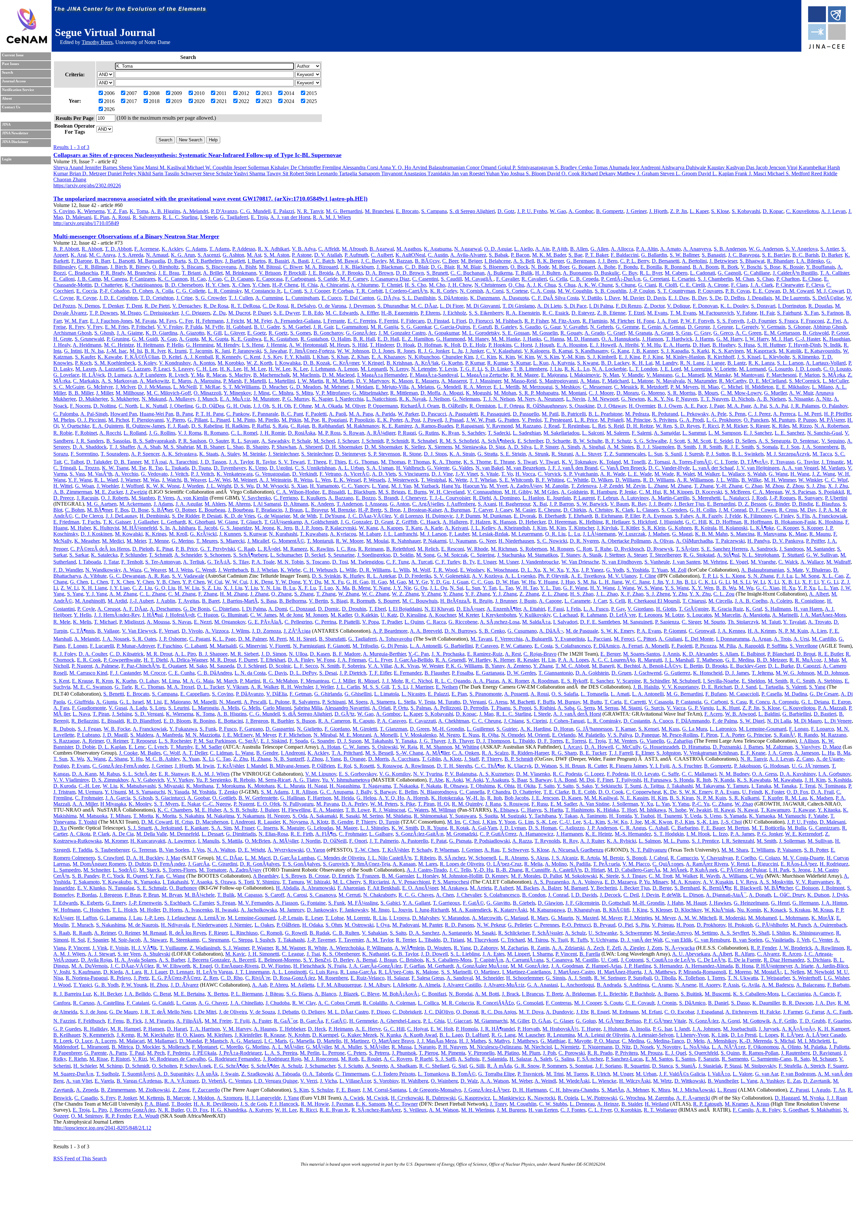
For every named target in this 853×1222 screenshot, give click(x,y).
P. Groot (840, 333)
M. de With (305, 516)
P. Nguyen (687, 399)
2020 (199, 101)
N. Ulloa (298, 654)
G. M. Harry (729, 339)
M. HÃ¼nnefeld (139, 528)
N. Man (611, 375)
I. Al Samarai (267, 504)
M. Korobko (231, 363)
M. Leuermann (526, 534)
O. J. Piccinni (91, 420)
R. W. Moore (350, 541)
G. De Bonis (196, 609)
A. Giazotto (192, 333)
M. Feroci (624, 639)
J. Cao (215, 279)
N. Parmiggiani (309, 646)
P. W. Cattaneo (516, 646)
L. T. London (643, 369)
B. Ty (468, 562)
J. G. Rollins (162, 433)
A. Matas (589, 381)
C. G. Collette (190, 291)
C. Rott (584, 549)
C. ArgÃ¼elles (428, 504)
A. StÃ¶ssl (728, 555)
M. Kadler (341, 615)
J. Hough (544, 345)
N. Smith (330, 666)
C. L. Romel (244, 433)
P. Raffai (261, 426)
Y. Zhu (679, 594)
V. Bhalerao (818, 570)
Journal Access (14, 81)
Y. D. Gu (439, 582)
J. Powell (432, 420)
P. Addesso (243, 249)
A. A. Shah (149, 447)
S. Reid (616, 426)
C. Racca (436, 622)
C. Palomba (65, 414)
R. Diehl (482, 498)
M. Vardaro (833, 468)
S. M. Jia (586, 582)
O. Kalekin (366, 615)
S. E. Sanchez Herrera (724, 549)
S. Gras (683, 333)
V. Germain (773, 327)
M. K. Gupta (214, 339)
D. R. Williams (375, 570)
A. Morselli (657, 646)
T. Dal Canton (359, 298)
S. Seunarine (341, 555)
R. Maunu (820, 534)
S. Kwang (587, 363)
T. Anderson (350, 504)
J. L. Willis (727, 480)
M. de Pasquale (582, 631)
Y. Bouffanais (820, 267)
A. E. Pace (695, 406)
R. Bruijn (482, 601)
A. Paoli (337, 414)
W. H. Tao (527, 588)
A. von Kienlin (192, 498)
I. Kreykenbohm (498, 615)
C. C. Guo (482, 582)
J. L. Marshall (679, 660)
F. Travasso (782, 462)
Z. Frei (834, 321)
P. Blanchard (780, 654)
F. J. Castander (125, 673)
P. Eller (632, 516)
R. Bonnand (677, 267)
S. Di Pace (575, 306)
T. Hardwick (679, 339)
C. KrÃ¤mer (346, 363)
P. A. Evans (649, 631)
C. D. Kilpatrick (127, 654)
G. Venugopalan (272, 474)
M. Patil (550, 414)
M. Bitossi (270, 267)
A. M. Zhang (123, 594)
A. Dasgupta (515, 298)
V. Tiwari (549, 462)
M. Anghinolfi (90, 601)
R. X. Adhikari (273, 249)
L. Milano (822, 387)
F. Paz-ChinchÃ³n (140, 666)
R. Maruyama (771, 534)
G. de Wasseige (274, 516)
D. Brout (806, 654)
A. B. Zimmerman (72, 492)
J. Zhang (259, 594)
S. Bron (392, 510)
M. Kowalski (129, 534)
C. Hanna (554, 339)
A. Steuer (637, 555)
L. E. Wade (640, 474)
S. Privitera (665, 420)
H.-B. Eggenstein (399, 313)
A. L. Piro (185, 654)
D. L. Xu (530, 570)
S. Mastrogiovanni (558, 381)
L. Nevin (575, 399)
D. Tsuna (201, 468)
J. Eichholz (454, 313)
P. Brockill (295, 273)
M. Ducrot (239, 313)
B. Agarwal (382, 249)
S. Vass (77, 474)
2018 (154, 101)
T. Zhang (703, 486)
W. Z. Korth (259, 363)
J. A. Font (667, 321)
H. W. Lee (280, 369)
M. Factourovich (716, 313)
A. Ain (542, 249)
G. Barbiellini (458, 646)
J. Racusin (87, 498)
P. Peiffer (815, 541)
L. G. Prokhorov (723, 420)
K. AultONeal (410, 255)
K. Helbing (591, 522)
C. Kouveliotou (802, 211)
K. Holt (452, 345)
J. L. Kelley (483, 528)
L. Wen (323, 480)
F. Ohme (303, 406)
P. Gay (618, 609)
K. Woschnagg (502, 570)
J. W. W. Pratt (480, 420)
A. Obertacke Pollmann (626, 541)
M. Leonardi (374, 369)
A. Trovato (819, 622)
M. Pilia (727, 646)
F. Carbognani (300, 279)
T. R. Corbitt (369, 291)
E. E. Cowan (766, 291)
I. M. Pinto (244, 420)
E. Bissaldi (333, 492)
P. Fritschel (142, 327)
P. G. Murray (295, 399)
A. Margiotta (756, 615)
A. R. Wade (612, 474)
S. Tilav (241, 562)
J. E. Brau (168, 273)
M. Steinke (254, 454)
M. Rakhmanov (363, 426)
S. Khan (340, 357)
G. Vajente (438, 468)
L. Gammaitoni (352, 327)
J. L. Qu (438, 588)
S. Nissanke (800, 399)
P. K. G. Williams (464, 666)
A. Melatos (422, 387)
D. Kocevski (708, 492)
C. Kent (252, 357)
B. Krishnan (399, 363)
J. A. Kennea (731, 631)
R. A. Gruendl (450, 660)
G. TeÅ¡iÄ (218, 562)
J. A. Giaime (130, 333)
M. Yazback (426, 486)
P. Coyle (86, 609)
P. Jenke (627, 492)
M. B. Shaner (210, 447)
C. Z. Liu (142, 588)
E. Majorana (554, 375)
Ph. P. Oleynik (553, 576)
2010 (199, 93)
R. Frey (76, 327)
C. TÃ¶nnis (82, 631)
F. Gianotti (339, 646)
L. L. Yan (828, 588)
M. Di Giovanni (483, 306)
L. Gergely (747, 327)
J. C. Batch (323, 261)
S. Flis (803, 516)
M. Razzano (528, 426)
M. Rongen (562, 549)
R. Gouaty (571, 333)
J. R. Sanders (90, 441)
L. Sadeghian (527, 433)
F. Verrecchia (508, 639)
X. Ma (342, 588)
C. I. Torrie (726, 462)
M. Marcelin (727, 615)
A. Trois (782, 639)
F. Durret (248, 660)
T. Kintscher (581, 528)
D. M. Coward (798, 291)
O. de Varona (332, 306)
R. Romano (216, 433)
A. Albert (819, 594)
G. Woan (84, 486)
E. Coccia (86, 291)
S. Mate (795, 570)
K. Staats (208, 454)
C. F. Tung (397, 562)
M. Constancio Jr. (262, 291)
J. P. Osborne (173, 639)
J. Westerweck (403, 480)
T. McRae (209, 387)
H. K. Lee (230, 369)
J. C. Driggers (195, 313)
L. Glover (234, 333)
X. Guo (169, 339)
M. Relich (428, 549)
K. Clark (624, 510)
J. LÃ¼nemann (599, 534)
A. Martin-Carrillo (670, 498)
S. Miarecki (232, 541)
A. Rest (513, 654)
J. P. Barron (561, 504)
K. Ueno (258, 468)
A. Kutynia (562, 363)
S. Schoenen (217, 555)
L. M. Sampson (724, 433)
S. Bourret (389, 601)
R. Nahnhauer (406, 541)
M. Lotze (674, 615)
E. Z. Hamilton (417, 339)
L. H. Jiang (610, 582)
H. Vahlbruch (410, 468)
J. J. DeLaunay (121, 516)
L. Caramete (577, 601)
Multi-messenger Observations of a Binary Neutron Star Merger (136, 236)
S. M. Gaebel (297, 327)
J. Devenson (362, 306)
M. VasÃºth (100, 474)
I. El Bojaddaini (405, 609)
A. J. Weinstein (275, 480)
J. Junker (474, 351)
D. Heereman (562, 522)
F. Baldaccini (624, 255)
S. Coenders (674, 510)
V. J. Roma (189, 433)
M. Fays (167, 321)
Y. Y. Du (312, 582)
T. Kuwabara (314, 534)
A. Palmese (107, 666)
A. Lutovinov (634, 498)
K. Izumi (177, 351)
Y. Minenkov (237, 393)
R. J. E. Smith (739, 447)
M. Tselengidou (367, 562)
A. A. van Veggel (800, 468)
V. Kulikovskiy (534, 615)
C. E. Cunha (181, 673)
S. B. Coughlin (610, 291)
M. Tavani (481, 639)
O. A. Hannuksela (620, 339)
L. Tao (506, 588)
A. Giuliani (670, 639)
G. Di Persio (394, 646)
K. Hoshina (830, 522)
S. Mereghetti (706, 498)
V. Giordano (640, 609)
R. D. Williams (658, 480)
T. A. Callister (834, 273)
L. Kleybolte (776, 357)
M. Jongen (317, 615)
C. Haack (430, 522)
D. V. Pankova (787, 541)
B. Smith (686, 447)
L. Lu (574, 534)
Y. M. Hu (651, 345)
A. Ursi (801, 639)
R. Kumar (497, 363)
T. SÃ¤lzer (687, 549)
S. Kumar (520, 363)
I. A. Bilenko (810, 261)
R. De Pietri (157, 306)
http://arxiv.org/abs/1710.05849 (86, 223)
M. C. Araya (102, 255)
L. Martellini (282, 381)
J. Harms (704, 339)
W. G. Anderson (766, 249)
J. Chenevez (413, 498)
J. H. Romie (272, 433)
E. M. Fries (117, 327)
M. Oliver (355, 406)
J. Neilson (439, 399)
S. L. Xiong (732, 576)
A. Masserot (454, 381)
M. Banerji (603, 666)
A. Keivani (456, 528)
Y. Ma (197, 375)
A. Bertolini (694, 261)
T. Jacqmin (200, 351)
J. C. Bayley (374, 261)
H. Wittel (62, 486)
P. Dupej (262, 313)
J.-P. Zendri (611, 486)
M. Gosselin (545, 333)
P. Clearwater (789, 285)
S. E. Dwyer (287, 313)
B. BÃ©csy (427, 261)
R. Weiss (303, 480)
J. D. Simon (273, 654)
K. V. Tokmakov (579, 462)
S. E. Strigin (513, 454)
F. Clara (739, 285)
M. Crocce (154, 673)
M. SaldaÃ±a (536, 622)
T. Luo (326, 588)
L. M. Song (807, 576)
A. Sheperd (311, 447)
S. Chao (765, 279)
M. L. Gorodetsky (480, 333)
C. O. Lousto (837, 369)
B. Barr (102, 261)
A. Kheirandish (513, 528)
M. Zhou (774, 486)
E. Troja (259, 217)
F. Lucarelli (102, 646)
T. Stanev (570, 555)
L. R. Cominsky (225, 291)
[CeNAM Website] (27, 41)
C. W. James (263, 615)
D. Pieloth (143, 549)
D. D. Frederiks (414, 576)
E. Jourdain (559, 498)
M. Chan (744, 279)
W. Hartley (479, 660)
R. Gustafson (314, 339)
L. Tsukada (177, 468)
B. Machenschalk (271, 375)
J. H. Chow (460, 285)
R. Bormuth (362, 601)
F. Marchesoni (781, 375)
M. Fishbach (508, 321)
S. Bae (575, 255)
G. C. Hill (695, 522)
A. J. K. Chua (541, 285)
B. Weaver (195, 480)
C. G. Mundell (255, 211)
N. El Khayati (439, 609)
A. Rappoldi (751, 646)
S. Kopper (812, 528)
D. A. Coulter (93, 654)
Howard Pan (123, 414)
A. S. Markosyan (119, 381)
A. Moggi (452, 393)
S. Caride (328, 279)
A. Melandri (195, 211)
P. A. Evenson (657, 516)
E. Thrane (504, 462)
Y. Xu (572, 570)
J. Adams (163, 504)
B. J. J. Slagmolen (655, 447)
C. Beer (450, 261)
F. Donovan (705, 306)
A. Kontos (204, 363)
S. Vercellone (804, 646)
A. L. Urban (351, 468)
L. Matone (642, 381)
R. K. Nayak (412, 399)
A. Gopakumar (443, 333)
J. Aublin (165, 601)
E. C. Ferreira (362, 321)
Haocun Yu (474, 486)
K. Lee (300, 369)
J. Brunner (506, 601)
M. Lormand (752, 369)
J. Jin (657, 582)
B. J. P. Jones (309, 528)
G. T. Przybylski (217, 549)
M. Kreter (468, 615)
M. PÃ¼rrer (832, 420)
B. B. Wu (726, 588)
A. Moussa (158, 622)
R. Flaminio (594, 321)
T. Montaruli (320, 541)
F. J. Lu (784, 576)
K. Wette (457, 480)
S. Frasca (788, 321)
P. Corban (343, 291)
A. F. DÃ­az (135, 609)
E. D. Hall (388, 339)
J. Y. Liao (120, 588)
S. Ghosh (104, 333)
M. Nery (526, 399)
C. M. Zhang (182, 594)
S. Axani (487, 504)
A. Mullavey (182, 399)
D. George (699, 327)
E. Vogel (739, 562)
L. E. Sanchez (789, 433)
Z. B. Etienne (611, 313)
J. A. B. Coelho (751, 601)
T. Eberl (377, 609)
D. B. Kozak (316, 363)
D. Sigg (497, 447)
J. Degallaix (759, 298)
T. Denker (112, 306)
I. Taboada (90, 562)
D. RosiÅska (301, 433)
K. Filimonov (758, 516)
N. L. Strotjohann (760, 555)
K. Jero (284, 528)
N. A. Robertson (831, 426)
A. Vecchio (126, 474)
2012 (244, 93)
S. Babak (498, 255)
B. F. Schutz (618, 441)
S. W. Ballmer (684, 255)
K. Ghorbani (201, 522)
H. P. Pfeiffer (837, 414)
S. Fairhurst (789, 313)
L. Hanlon (533, 498)
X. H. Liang (94, 588)
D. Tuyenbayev (230, 468)
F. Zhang (207, 594)
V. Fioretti (279, 646)
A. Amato (670, 249)
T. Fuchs (91, 522)
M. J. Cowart (830, 291)
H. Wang (799, 474)
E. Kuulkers (313, 498)
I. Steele (208, 217)
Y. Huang (548, 582)
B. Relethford (400, 549)
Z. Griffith (407, 522)
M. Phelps (64, 420)
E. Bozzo (366, 498)
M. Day (808, 510)
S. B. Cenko (492, 631)
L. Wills (401, 570)
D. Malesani (78, 217)
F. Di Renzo (628, 306)
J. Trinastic (832, 462)
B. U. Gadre (267, 327)
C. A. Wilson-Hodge (298, 492)
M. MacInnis (306, 375)
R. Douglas (820, 306)
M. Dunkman (497, 516)
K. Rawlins (322, 549)
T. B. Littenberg (530, 369)
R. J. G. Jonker (433, 351)
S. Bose (772, 267)
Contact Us (11, 107)
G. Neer (487, 541)
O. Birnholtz (165, 267)
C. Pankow (238, 414)
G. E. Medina (739, 660)
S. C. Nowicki (552, 541)
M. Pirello (268, 420)
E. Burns (417, 492)
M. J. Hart (782, 339)
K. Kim (507, 357)
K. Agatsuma (437, 249)
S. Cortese (517, 291)
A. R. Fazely (708, 516)
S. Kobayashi (746, 211)
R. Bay (638, 504)
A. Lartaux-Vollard (826, 363)
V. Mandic (633, 375)
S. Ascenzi (209, 255)
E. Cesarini (683, 279)
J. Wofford (132, 486)
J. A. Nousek (116, 639)
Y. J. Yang (96, 594)
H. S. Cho (415, 285)
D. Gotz (505, 211)
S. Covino (64, 211)
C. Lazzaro (139, 369)
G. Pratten (508, 420)
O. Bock (519, 267)
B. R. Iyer (155, 351)
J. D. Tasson (213, 462)
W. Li (759, 582)
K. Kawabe (110, 357)
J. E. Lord (670, 369)
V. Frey (94, 327)
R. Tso (156, 468)
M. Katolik (790, 351)
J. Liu (556, 369)
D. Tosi (340, 562)
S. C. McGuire (68, 387)
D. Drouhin (354, 609)
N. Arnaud (157, 255)
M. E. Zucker (109, 492)
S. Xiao (299, 486)
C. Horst (523, 345)
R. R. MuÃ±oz (805, 660)
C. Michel (731, 387)
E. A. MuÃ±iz (235, 399)
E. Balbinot (753, 654)
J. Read (551, 426)
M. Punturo (783, 420)
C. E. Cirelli (692, 285)
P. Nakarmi (434, 541)
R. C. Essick (555, 313)
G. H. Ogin (239, 406)
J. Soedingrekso (374, 555)
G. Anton (400, 504)
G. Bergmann (580, 261)
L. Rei (598, 426)
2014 (289, 93)
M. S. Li (741, 582)
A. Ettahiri (534, 609)
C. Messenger (597, 387)
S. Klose (720, 211)
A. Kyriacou (343, 534)
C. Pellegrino (298, 622)
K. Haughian (836, 339)
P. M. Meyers (684, 387)
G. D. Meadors (305, 387)
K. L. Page (224, 639)
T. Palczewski (730, 541)
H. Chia (309, 285)
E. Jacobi (207, 528)
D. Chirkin (574, 510)
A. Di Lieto (549, 306)
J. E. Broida (320, 273)
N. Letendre (423, 369)
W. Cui (214, 582)
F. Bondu (628, 267)
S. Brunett (437, 273)
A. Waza (132, 570)
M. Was (151, 480)
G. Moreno (653, 393)
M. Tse (138, 468)
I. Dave (612, 298)
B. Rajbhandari (328, 426)
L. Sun (655, 454)
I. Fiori (459, 321)
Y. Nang (382, 588)
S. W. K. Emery (617, 631)
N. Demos (89, 306)
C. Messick (626, 387)
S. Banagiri (713, 255)
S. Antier (829, 249)
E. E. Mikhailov (792, 387)
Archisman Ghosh (72, 333)
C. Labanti (196, 646)
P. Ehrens (430, 313)
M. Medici (113, 541)
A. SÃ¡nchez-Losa (499, 622)
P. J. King (653, 357)
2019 (176, 101)
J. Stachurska (511, 555)
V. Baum (619, 504)
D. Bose (140, 510)
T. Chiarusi (694, 601)
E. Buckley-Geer (747, 666)
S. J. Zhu (815, 486)
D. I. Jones (383, 351)
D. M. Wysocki (272, 486)
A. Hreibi (628, 345)
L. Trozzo (89, 468)
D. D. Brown (410, 273)
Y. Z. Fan (117, 211)
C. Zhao (753, 486)
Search (7, 72)
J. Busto (527, 601)
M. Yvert (498, 486)
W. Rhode (477, 549)
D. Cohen (142, 291)
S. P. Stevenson (384, 454)
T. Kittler (629, 528)
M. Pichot (118, 420)
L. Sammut (694, 433)
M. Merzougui (537, 387)
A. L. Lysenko (520, 576)
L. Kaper (699, 211)
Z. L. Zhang (554, 594)
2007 (131, 93)
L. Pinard (220, 420)
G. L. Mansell (689, 375)
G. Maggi (682, 534)
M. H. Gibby (517, 492)
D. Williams (627, 480)
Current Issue (13, 55)
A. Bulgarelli (538, 639)
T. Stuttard (793, 555)
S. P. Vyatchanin (580, 474)
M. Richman (504, 549)
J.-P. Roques (782, 498)
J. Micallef (258, 541)
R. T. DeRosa (245, 306)
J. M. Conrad (732, 510)
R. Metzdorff (654, 387)
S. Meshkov (567, 387)
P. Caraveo (486, 646)
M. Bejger (471, 261)
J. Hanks (532, 339)
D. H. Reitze (639, 426)
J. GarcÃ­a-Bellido (414, 660)
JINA (6, 124)
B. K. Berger (550, 261)
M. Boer (560, 267)
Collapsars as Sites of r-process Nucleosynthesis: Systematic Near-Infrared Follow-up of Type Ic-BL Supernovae (197, 155)
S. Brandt (388, 498)
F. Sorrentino (84, 454)
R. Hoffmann (758, 522)
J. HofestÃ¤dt (180, 615)
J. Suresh (693, 454)
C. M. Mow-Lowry (741, 393)
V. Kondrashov (175, 363)
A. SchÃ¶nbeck (498, 441)
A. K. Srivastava (179, 454)
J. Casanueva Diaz (390, 279)
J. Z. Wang (823, 474)
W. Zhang (348, 594)
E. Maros (181, 381)
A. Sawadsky (275, 441)
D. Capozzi (808, 666)
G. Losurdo (780, 369)
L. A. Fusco (595, 609)
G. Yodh (615, 570)
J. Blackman (390, 267)
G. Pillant (198, 420)
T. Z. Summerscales (624, 454)
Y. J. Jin (673, 582)
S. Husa (746, 345)
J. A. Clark (761, 285)
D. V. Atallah (328, 255)
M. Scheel (324, 441)
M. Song (425, 555)
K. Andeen (322, 504)
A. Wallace (812, 562)
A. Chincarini (334, 285)
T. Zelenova (583, 486)
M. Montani (573, 393)
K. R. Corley (443, 291)
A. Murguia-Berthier (384, 654)
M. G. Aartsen (102, 504)
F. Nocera (80, 406)
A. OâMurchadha (694, 541)
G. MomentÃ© (288, 541)
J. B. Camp (89, 279)
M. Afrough (354, 249)
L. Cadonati (702, 273)
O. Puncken (756, 420)
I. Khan (321, 357)
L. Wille (348, 570)
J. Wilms (240, 631)
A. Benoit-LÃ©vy (661, 666)
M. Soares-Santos (641, 654)
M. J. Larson (433, 534)
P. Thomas (419, 462)
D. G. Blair (442, 267)
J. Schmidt (373, 441)
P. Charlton (788, 279)
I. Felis (573, 609)
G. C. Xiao (767, 588)
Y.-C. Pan (418, 654)
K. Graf (754, 609)
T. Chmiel (391, 285)
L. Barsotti (124, 261)
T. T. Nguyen (714, 399)
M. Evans (657, 313)
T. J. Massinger (485, 381)
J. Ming (262, 393)
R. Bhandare (780, 261)
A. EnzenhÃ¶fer (503, 609)
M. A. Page (739, 406)
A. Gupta (189, 339)
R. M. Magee (524, 375)
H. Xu (788, 588)
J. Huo (568, 582)
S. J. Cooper (317, 291)
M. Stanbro (143, 498)
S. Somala (767, 447)
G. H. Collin (703, 510)
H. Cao (198, 279)
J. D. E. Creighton (118, 298)
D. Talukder (98, 462)
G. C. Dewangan (127, 576)
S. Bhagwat (752, 261)
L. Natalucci (736, 498)
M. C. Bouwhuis (419, 601)
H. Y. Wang (602, 588)
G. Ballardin (654, 255)
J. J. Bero (607, 261)
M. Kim (557, 528)
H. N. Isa (94, 351)
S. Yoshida (637, 570)
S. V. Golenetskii (451, 576)
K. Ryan (450, 433)
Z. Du (219, 313)
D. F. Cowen (762, 510)
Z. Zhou (795, 486)
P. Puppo (807, 420)
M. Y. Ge (418, 582)
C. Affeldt (328, 249)
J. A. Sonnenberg (820, 447)
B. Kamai (562, 351)
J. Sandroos (791, 549)
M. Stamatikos (542, 555)
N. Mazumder (701, 381)
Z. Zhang (529, 594)
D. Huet (701, 345)
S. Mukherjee (125, 399)
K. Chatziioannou (143, 285)
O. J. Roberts (115, 498)
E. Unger (486, 562)
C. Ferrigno (286, 498)
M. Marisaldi (223, 646)
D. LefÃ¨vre (622, 615)
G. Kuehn (451, 363)
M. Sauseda (222, 666)
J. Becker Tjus (689, 504)
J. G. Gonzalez (356, 522)
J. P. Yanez (592, 570)
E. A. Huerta (676, 345)
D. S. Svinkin (326, 576)
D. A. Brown (379, 273)
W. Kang (368, 528)
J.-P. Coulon (642, 291)
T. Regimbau (575, 426)
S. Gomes (300, 333)
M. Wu (746, 588)
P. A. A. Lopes (573, 660)
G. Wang (778, 474)
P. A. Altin (647, 249)
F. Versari (169, 631)
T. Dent (134, 306)
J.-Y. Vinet (466, 474)
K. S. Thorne (477, 462)
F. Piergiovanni (148, 420)
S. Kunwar (255, 534)
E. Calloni (64, 279)
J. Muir (831, 660)
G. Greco (723, 333)
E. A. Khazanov (388, 357)
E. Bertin (693, 666)
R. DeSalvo (303, 306)
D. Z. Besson (752, 504)
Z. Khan (360, 357)
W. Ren (664, 426)
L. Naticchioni (381, 399)
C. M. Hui (650, 492)
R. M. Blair (468, 267)
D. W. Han (507, 582)
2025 (311, 101)
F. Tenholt (132, 562)
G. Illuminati (234, 615)
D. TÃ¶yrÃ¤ (754, 462)
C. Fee (186, 321)
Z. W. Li (70, 588)
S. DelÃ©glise (827, 298)
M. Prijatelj (611, 420)
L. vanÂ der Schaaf (713, 468)
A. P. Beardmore (390, 631)
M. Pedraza (637, 414)
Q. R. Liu (555, 534)
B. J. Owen (670, 406)
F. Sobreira (353, 666)
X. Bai (540, 504)
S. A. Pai (778, 406)
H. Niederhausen (516, 541)
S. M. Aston (276, 255)
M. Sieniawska (470, 447)
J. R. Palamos (805, 406)
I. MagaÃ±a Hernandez (382, 375)
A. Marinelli (785, 615)
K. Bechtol (628, 666)
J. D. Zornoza (266, 631)
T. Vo (507, 474)
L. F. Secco (306, 666)
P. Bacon (520, 255)
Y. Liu (251, 588)
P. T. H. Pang (210, 414)
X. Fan (811, 313)
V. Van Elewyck (139, 631)
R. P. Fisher (536, 321)
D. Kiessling (413, 615)
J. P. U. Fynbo (532, 211)
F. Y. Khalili (297, 357)
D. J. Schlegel (251, 666)
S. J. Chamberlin (715, 279)
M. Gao (398, 582)
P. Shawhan (284, 447)
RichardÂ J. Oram (420, 406)
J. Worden (193, 486)
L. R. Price (585, 420)
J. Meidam (362, 387)
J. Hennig (276, 345)
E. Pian (101, 217)
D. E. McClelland (767, 381)
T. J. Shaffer (122, 447)
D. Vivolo (192, 631)
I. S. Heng (253, 345)
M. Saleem (617, 433)
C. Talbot (74, 462)
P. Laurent (584, 498)
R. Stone (412, 454)
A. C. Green (748, 333)
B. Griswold (816, 333)
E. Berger (610, 654)
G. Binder (779, 504)
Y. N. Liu (270, 588)
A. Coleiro (781, 601)
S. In (165, 528)
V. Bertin (318, 601)
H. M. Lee (255, 369)
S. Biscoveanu (221, 267)
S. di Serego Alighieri (472, 211)
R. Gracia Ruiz (727, 609)
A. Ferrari (632, 646)
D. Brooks (716, 666)
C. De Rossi (275, 306)
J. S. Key (272, 357)
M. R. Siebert (244, 654)
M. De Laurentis (792, 298)
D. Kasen (320, 654)
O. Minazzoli (207, 393)
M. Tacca (822, 454)
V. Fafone (746, 313)
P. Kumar (474, 363)
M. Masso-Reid (520, 381)
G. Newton (633, 399)
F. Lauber (459, 534)
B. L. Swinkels (748, 454)
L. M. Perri (809, 414)
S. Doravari (763, 306)
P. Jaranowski (247, 351)
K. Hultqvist (106, 528)
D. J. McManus (154, 387)
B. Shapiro (257, 447)
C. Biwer (292, 267)
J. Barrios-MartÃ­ (240, 601)
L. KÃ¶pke (762, 528)
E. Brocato (407, 211)
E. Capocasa (269, 279)
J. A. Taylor (241, 462)
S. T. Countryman (676, 291)
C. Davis (277, 673)
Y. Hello (82, 615)
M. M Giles (546, 492)
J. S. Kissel (748, 357)
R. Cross (788, 510)
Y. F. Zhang (477, 594)
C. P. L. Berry (634, 261)
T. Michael (105, 622)
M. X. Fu (334, 582)
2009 (176, 93)
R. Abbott (92, 249)
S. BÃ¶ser (162, 510)
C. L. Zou (723, 594)
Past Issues (10, 64)
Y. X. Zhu (700, 594)
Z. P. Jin (678, 211)
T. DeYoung (332, 516)
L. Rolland (135, 433)
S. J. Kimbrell (601, 357)
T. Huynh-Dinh (804, 345)
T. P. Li (709, 576)
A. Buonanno (577, 273)
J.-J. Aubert (142, 601)
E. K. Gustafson (281, 339)
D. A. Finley (301, 660)
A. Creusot (108, 609)
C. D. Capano (239, 279)
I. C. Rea (346, 549)
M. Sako (198, 666)
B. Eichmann (608, 516)
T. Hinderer (382, 345)
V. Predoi (531, 420)
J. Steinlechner (283, 454)
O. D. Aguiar (497, 249)
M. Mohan (505, 393)
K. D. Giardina (161, 333)
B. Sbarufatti (332, 639)
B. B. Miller (80, 393)
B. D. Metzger (772, 660)
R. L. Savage (245, 441)
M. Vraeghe (763, 562)
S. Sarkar (78, 555)
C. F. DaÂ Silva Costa (555, 298)
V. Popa (370, 622)
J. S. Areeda (130, 255)
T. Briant (191, 273)
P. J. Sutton (717, 454)
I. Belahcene (497, 261)
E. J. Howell (603, 345)
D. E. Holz (474, 345)
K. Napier (322, 399)
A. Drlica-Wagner (188, 660)
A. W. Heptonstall (308, 345)
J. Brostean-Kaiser (422, 510)
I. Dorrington (792, 306)
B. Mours (708, 393)
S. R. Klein (653, 528)
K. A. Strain (462, 454)
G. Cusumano (522, 631)
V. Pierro (175, 420)
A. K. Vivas (406, 666)
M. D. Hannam (583, 339)
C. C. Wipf (836, 480)
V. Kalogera (536, 351)
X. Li (773, 582)
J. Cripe (184, 298)
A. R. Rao (158, 576)
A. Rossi (121, 217)
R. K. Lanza (761, 363)
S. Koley (147, 363)
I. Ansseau (376, 504)
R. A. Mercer (477, 387)
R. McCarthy (732, 381)
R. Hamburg (603, 492)
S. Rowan (353, 433)
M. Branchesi (379, 211)
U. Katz (389, 615)
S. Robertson (533, 549)
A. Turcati (421, 562)
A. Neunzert (550, 399)
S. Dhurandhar (393, 306)
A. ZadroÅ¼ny (526, 486)
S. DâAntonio (452, 298)
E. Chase (811, 279)
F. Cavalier (507, 279)
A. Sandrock (763, 549)
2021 (221, 101)
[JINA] (827, 47)
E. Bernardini (721, 504)
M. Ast (254, 255)
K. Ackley (172, 249)
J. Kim (539, 528)
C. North (128, 406)
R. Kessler (528, 660)
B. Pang (184, 414)
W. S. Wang (649, 588)
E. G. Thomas (363, 462)
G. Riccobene (462, 622)
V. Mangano (659, 375)
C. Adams (196, 249)
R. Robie (62, 433)
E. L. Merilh (506, 387)
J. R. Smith (710, 447)
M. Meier (136, 541)
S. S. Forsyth (730, 321)
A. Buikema (499, 273)
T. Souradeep (115, 454)
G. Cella (558, 279)
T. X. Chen (122, 582)
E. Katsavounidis (822, 351)
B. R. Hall (364, 339)
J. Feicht (235, 321)
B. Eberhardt (551, 516)
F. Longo (77, 646)
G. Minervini (253, 646)
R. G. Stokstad (698, 555)
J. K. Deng (261, 582)
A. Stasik (592, 555)
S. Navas (181, 622)
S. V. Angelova (802, 249)
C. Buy (629, 273)
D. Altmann (296, 504)
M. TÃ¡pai (155, 462)
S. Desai (328, 673)
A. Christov (600, 510)
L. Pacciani (599, 639)
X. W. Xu (553, 570)
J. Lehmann (323, 369)
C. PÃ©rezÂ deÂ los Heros (100, 549)
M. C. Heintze (119, 345)
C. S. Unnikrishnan (315, 468)
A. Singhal (593, 447)
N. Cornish (471, 291)
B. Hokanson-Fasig (795, 522)
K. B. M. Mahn (711, 534)
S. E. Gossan (515, 333)
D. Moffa (430, 393)
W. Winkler (810, 480)
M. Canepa (115, 279)
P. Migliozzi (131, 622)
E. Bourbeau (212, 510)
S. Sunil (673, 454)
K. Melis (82, 622)
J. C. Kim (486, 357)
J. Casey (503, 510)
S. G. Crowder (210, 298)
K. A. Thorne (446, 462)
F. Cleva (815, 285)
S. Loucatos (699, 615)
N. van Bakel (489, 468)
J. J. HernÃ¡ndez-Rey (117, 615)
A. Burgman (457, 510)
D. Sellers (745, 441)
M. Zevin (635, 486)
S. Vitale (489, 474)
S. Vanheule (657, 562)
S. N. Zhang (761, 576)
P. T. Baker (596, 255)
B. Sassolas (118, 441)
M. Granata (640, 333)
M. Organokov (229, 622)
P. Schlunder (133, 555)
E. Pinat (164, 549)
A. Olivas (663, 541)
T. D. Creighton (157, 298)
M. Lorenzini (697, 369)
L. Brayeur (316, 510)
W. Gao (558, 211)
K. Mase (798, 534)
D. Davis (656, 298)
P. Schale (301, 441)
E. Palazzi (283, 211)
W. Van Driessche (580, 562)
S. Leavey (183, 369)
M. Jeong (264, 528)
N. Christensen (490, 285)
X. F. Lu (307, 588)
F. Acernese (146, 249)
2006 (109, 93)
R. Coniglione (809, 601)
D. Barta (177, 261)
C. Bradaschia (83, 273)
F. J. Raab (178, 426)
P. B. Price (187, 549)
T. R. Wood (445, 570)
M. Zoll (678, 570)
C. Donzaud (302, 609)
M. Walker (708, 474)
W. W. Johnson (353, 351)
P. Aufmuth (356, 255)
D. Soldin (403, 555)
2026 (109, 109)
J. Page (716, 406)
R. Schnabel (424, 441)
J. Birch (118, 267)
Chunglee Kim (457, 357)
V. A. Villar (380, 666)
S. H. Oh (281, 406)
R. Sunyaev (810, 498)
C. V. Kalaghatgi (503, 351)
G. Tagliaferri (234, 217)
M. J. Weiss (181, 570)
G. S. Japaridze (236, 528)
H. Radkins (237, 426)
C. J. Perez (759, 414)
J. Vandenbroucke (540, 562)
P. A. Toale (263, 562)
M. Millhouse (130, 393)
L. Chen (99, 582)
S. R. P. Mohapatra (538, 393)
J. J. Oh (261, 406)
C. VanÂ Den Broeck (623, 468)
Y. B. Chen (168, 582)
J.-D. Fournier (761, 321)
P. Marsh (232, 381)
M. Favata (145, 321)
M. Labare (370, 534)
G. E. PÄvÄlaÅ (265, 622)
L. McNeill (185, 387)
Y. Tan (489, 588)
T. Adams (219, 249)
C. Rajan (300, 426)
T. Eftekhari (272, 660)
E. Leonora (650, 615)
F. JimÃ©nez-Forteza (312, 351)
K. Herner (503, 660)
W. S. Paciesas (800, 492)
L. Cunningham (302, 298)
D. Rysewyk (660, 549)
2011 (221, 93)
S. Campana (434, 211)
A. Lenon (348, 369)
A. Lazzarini (111, 369)
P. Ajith (559, 249)
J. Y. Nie (402, 588)
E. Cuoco (332, 298)
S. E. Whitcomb (516, 480)
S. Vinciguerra (414, 474)
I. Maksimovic (585, 375)
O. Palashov (834, 406)
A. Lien (818, 631)
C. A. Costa (542, 291)
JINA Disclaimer (15, 142)
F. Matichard (615, 381)
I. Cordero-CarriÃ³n (406, 291)
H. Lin (548, 660)
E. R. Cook (89, 660)
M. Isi (136, 351)
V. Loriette (725, 369)
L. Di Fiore (451, 306)
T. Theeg (316, 462)
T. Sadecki (499, 433)
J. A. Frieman (352, 660)
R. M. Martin (340, 381)
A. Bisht (247, 267)
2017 (131, 101)
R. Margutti (650, 660)
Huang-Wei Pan (156, 414)
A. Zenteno (519, 666)
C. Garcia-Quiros (452, 327)
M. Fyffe (214, 327)
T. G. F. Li (471, 369)
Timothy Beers (97, 42)
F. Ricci (710, 426)
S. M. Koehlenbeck (114, 363)
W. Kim (525, 357)
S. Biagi (339, 601)
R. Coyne (86, 298)
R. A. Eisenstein (523, 313)
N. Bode (540, 267)
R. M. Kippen (678, 492)
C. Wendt (206, 570)
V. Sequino (833, 441)
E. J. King (629, 357)
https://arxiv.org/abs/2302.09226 (87, 185)
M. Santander (820, 549)
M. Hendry (227, 345)
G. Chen (79, 582)
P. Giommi (675, 631)
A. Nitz (823, 399)
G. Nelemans (466, 399)
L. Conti (293, 291)
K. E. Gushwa (246, 339)
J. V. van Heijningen (757, 468)
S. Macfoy (240, 375)
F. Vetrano (330, 474)
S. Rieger (759, 426)
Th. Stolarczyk (743, 622)
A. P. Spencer (145, 454)
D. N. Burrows (460, 631)
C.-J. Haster (807, 339)
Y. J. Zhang (504, 594)
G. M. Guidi (145, 339)
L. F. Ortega (511, 406)
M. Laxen (85, 369)
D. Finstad (438, 321)
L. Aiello (523, 249)
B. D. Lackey (615, 363)
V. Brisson (270, 273)
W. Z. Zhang (405, 594)
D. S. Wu (244, 486)
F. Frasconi (812, 321)
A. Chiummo (365, 285)
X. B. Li (790, 582)
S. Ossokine (581, 406)
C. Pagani (199, 639)
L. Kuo (540, 363)
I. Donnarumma (732, 639)
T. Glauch (251, 522)
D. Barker (831, 255)
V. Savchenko (256, 498)
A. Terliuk (194, 562)
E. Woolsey (472, 570)
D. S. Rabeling (207, 426)
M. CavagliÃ (478, 279)
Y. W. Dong (288, 582)
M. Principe (638, 420)
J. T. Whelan (483, 480)
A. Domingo (506, 498)
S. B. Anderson (730, 249)
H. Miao (710, 387)
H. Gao (379, 582)
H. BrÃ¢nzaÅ (455, 601)
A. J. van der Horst (290, 217)
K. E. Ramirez (397, 426)
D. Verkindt (304, 474)
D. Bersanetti (665, 261)
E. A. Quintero (107, 426)
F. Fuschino (169, 646)
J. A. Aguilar (189, 504)
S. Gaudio (530, 327)
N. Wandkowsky (103, 570)
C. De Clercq (89, 516)
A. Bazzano (340, 498)
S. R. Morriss (681, 393)
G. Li (724, 582)
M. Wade (664, 474)
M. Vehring (715, 562)
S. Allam (729, 654)
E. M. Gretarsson (782, 333)
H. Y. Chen (217, 285)
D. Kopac (773, 211)
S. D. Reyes (687, 426)
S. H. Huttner (771, 345)
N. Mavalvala (670, 381)
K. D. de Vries (239, 516)
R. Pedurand (665, 414)
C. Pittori (646, 639)
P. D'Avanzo (224, 211)
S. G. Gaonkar (416, 327)
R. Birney (139, 267)
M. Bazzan (400, 261)
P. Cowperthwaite (122, 660)
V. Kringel (373, 363)
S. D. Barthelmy (205, 261)
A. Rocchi (110, 433)
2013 (266, 93)
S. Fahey (684, 516)
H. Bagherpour (514, 504)
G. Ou (420, 588)
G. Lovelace (66, 375)
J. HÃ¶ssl (152, 615)
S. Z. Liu (211, 588)
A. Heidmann (87, 345)
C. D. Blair (416, 267)
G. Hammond (450, 339)
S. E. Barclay (776, 255)
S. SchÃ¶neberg (250, 555)
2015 (311, 93)
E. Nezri (203, 622)
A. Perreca (784, 414)
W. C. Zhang (375, 594)
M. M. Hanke (505, 339)
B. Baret (211, 601)
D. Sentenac (806, 441)
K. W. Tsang (115, 468)
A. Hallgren (454, 522)
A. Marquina (207, 381)
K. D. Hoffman (725, 522)
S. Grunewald (89, 339)
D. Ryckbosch (629, 549)
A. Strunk (538, 454)
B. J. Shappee (213, 654)
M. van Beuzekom (525, 468)
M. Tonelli (634, 462)
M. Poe (311, 420)
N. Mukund (154, 399)
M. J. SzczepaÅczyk (788, 454)
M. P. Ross (329, 433)
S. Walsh (756, 474)
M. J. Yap (401, 486)
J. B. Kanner (645, 351)
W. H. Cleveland (446, 492)
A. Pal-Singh (94, 414)
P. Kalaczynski (340, 528)
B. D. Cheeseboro (184, 285)
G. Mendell (449, 387)
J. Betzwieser (723, 261)
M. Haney (478, 339)
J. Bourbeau (240, 510)
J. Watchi (171, 480)
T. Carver (482, 510)
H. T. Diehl (156, 660)
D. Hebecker (532, 522)
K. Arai (78, 255)
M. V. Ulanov (622, 576)
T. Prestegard (558, 420)
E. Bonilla (651, 267)
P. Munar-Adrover (136, 646)
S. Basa (269, 601)
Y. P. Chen (193, 582)
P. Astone (302, 255)
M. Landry (666, 363)
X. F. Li (810, 582)
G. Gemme (627, 327)
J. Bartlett (235, 261)
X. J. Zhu (838, 486)
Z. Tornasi (659, 462)
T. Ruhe (602, 549)
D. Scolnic (280, 666)
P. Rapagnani (469, 426)
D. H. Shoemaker (343, 447)
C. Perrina (325, 622)
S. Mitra (304, 393)
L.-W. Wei (220, 480)
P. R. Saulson (192, 441)
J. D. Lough (808, 369)
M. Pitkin (291, 420)
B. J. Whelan (264, 570)
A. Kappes (391, 528)
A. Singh (570, 447)
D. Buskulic (606, 273)
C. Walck (788, 562)
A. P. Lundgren (150, 375)
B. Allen (579, 249)
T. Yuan (659, 570)
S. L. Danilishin (418, 298)
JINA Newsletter (15, 133)
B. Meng (361, 588)
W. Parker (408, 414)
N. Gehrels (601, 327)
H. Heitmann (150, 345)
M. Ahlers (215, 504)
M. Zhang (680, 486)
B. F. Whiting (549, 480)
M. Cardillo (824, 639)
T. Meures (207, 541)
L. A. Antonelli (425, 646)
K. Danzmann (485, 298)
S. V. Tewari (291, 462)
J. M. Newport (603, 399)
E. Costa (543, 646)
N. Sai (456, 588)
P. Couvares (710, 291)
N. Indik (832, 345)
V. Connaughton (484, 492)
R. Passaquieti (495, 414)
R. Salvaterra (146, 217)
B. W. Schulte (587, 441)
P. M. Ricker (734, 426)
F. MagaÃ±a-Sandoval (434, 375)
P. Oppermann (383, 406)
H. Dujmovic (439, 516)
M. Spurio (714, 622)
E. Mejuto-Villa (392, 387)
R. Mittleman (404, 393)
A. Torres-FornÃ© (692, 462)
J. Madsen (658, 534)
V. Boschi (751, 267)
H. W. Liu (188, 588)
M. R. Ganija (384, 327)
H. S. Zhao (581, 594)
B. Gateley (505, 327)
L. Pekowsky (694, 414)
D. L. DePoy (303, 673)
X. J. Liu (233, 588)
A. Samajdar (667, 433)
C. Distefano (226, 609)
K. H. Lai (642, 363)
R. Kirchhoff (720, 357)
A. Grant (663, 333)
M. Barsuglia (151, 261)
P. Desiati (212, 516)
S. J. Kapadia (675, 351)
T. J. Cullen (241, 298)
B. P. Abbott (66, 249)
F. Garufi (482, 327)
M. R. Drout (159, 654)
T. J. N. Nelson (499, 399)
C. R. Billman (93, 267)
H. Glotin (666, 609)
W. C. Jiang (637, 582)
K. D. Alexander (699, 654)
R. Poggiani (334, 420)
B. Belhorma (292, 601)
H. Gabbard (238, 327)
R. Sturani (562, 454)
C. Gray (702, 333)
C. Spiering (482, 555)
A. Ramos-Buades (434, 426)
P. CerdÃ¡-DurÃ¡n (620, 279)
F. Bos (122, 510)
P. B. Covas (737, 291)
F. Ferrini (388, 321)
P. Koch (83, 363)
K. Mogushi (478, 393)
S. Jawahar (275, 351)
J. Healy (61, 345)
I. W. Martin (310, 381)
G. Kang (620, 351)
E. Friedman (66, 522)
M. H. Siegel (302, 639)
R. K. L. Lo (576, 369)
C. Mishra (282, 393)
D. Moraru (627, 393)
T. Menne (159, 541)
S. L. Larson (790, 363)
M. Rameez (295, 549)
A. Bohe (606, 267)
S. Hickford (644, 522)
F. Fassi (556, 609)
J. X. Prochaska (447, 654)
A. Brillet (213, 273)
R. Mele (61, 622)
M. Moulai (377, 541)
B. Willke (751, 480)
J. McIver (125, 387)
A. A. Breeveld (426, 631)
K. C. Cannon (173, 279)
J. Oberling (181, 406)
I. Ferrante (334, 321)
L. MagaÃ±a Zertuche (484, 375)
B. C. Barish (805, 255)
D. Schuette (558, 441)
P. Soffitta (777, 646)
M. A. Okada (328, 406)
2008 (154, 93)
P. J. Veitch (202, 474)
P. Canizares (142, 279)
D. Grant (384, 522)
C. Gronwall (702, 631)
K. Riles (780, 426)
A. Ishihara (183, 528)
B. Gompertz (609, 211)
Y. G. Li (829, 582)
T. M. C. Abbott (572, 666)
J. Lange (716, 363)
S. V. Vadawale (188, 576)
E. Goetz (256, 333)
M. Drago (130, 313)
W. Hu (528, 582)
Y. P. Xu (806, 588)
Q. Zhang (281, 594)
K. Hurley (353, 576)
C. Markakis (86, 381)
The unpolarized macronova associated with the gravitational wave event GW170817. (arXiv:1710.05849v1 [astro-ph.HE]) (210, 198)
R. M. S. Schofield (459, 441)
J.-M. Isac (116, 351)
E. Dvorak (525, 516)
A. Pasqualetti (463, 414)
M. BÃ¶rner (99, 510)
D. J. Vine (442, 474)
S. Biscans (192, 267)
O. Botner (185, 510)
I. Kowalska (288, 363)
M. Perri (278, 639)
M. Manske (719, 375)
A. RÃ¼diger (381, 433)
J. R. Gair (323, 327)
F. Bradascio (269, 510)
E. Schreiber (530, 441)
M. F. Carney (354, 279)
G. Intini (73, 351)
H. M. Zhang (234, 594)
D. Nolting (104, 406)
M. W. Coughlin (575, 291)
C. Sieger (691, 622)
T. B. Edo (312, 313)
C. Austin (438, 255)
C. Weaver (155, 570)
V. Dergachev (186, 306)
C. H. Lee (206, 369)
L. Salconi (593, 433)
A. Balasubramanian (762, 570)
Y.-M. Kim (572, 357)
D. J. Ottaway (611, 406)
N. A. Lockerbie (609, 369)
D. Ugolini (281, 468)
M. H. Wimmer (780, 480)
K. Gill (214, 333)
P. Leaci (161, 369)
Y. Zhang (431, 594)
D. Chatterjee (108, 285)
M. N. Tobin (290, 562)
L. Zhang (658, 486)
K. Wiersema (91, 211)
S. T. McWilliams (241, 387)
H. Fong (645, 321)
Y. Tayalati (794, 622)
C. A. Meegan (767, 492)
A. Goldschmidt (321, 522)
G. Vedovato (154, 474)
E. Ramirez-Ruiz (484, 654)
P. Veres (166, 498)
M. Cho (437, 285)
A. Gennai (674, 327)
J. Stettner (614, 555)
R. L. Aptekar (381, 576)
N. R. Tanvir (310, 211)
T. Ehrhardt (580, 516)
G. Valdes (462, 468)
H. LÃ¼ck (93, 375)
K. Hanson (504, 522)
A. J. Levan (833, 211)
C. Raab (246, 549)
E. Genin (651, 327)
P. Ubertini (836, 498)
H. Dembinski (154, 516)
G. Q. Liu (165, 588)
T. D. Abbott (118, 249)
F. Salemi (641, 433)
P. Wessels (374, 480)
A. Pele (718, 414)
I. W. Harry (757, 339)
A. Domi (277, 609)
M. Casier (525, 510)
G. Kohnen (680, 528)
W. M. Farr (75, 321)
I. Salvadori (565, 622)
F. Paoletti (316, 414)
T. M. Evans (683, 313)
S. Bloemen (495, 267)
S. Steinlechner (317, 454)
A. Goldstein (574, 492)
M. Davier (633, 298)
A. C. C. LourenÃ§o (613, 660)
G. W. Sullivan (822, 555)
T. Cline (647, 576)
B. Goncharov (328, 333)
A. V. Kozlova (487, 576)
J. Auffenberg (460, 504)
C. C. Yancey (355, 486)
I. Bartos (257, 261)
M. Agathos (409, 249)
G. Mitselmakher (370, 393)
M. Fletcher (622, 321)
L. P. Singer (546, 447)
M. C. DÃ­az (424, 306)
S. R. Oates (144, 639)
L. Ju (457, 351)
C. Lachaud (565, 615)
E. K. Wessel (347, 480)
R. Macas (216, 375)
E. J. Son (789, 447)
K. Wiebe (291, 570)
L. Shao (235, 447)
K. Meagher (86, 541)
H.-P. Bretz (370, 510)
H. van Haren (808, 609)
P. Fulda (193, 327)
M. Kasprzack (761, 351)
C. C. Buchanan (467, 273)
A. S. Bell (523, 261)
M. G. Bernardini (344, 211)
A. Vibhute (95, 576)
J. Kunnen (230, 534)
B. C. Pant (292, 414)
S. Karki (700, 351)
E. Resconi (452, 549)
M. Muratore (266, 399)
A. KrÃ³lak (427, 363)
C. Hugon (207, 615)
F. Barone (81, 261)
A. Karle (433, 528)
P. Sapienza (667, 622)
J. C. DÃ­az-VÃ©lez (369, 516)
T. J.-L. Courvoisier (449, 498)
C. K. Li (707, 582)
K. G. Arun (183, 255)
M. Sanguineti (637, 622)
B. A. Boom (705, 267)
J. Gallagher (145, 522)
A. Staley (230, 454)
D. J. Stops (435, 454)
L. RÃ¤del (269, 549)
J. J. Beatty (660, 504)
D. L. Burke (781, 666)
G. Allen (599, 249)
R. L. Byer (651, 273)
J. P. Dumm (468, 516)
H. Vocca (525, 474)
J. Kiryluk (607, 528)
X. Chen (241, 285)
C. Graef (616, 333)
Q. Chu (516, 285)
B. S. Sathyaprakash (154, 441)
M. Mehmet (336, 387)
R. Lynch (178, 375)
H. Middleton (759, 387)
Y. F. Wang (80, 480)
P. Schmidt (397, 441)
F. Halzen (480, 522)
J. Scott (677, 441)
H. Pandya (758, 541)
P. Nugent (82, 666)
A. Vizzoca (217, 631)
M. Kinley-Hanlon (685, 357)
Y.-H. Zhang (729, 486)
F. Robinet (86, 433)
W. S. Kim (548, 357)
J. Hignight (671, 522)
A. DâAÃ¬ (551, 631)
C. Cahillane (757, 273)
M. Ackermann (135, 504)
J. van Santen (686, 562)
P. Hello (175, 345)
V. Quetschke (75, 426)
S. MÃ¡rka (833, 375)
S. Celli (617, 601)
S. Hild (359, 345)
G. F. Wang (575, 588)
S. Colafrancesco (573, 646)
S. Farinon (832, 313)
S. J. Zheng (658, 594)
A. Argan (761, 639)
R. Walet (685, 474)
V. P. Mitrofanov (333, 393)
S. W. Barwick (591, 504)
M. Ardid (117, 601)
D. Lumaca (119, 375)
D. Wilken (602, 480)
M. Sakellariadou (561, 433)
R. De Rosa (216, 306)
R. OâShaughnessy (546, 406)
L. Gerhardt (173, 522)
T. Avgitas (188, 601)
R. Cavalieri (534, 279)
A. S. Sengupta (774, 441)
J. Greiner (636, 211)
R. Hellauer (617, 522)
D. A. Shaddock (90, 447)
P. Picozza (705, 646)
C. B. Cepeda (584, 279)
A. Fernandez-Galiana (297, 321)
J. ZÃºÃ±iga (297, 631)
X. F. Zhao (631, 594)
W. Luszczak (631, 534)
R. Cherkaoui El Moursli (654, 601)
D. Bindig (802, 504)
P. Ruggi (407, 433)
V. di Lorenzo (408, 516)
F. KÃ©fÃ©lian (142, 357)
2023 (266, 101)
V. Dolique (678, 306)
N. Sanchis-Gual (824, 433)
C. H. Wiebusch (320, 570)
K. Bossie (793, 267)
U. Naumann (462, 541)
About (7, 98)
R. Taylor (266, 462)
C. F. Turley (447, 562)
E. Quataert (174, 666)
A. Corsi (494, 291)
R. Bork (729, 267)
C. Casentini (425, 279)
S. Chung (625, 285)
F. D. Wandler (68, 570)
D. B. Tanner (127, 462)
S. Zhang (304, 594)
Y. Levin (448, 369)
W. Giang (228, 522)
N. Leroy (399, 369)
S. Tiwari (527, 462)
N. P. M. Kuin (793, 631)
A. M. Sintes (620, 447)
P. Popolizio (362, 420)
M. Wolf (421, 570)
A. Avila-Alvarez (468, 255)
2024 (289, 101)
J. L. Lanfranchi (400, 534)
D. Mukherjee (93, 399)
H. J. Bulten (547, 273)
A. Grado (594, 333)
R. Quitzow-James (145, 426)
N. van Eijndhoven (622, 562)
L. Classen (647, 510)
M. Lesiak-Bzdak (490, 534)
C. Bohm (74, 510)
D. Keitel (171, 357)
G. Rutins (429, 433)
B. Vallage (108, 631)
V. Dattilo (591, 298)
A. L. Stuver (588, 454)
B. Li (690, 582)
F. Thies (337, 462)
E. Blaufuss (828, 504)
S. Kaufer (85, 357)
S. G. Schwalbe (650, 441)
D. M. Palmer (252, 639)
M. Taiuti (771, 622)
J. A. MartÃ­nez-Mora (823, 615)
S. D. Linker (498, 369)
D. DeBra (734, 298)
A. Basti (300, 261)
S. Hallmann (778, 609)
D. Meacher (274, 387)
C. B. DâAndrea (214, 673)
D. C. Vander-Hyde (669, 468)
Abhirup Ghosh (829, 327)
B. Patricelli (573, 414)
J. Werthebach (233, 570)
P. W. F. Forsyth (697, 321)
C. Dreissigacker (161, 313)
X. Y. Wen (702, 588)
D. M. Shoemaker (383, 447)
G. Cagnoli (729, 273)
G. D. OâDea (210, 406)
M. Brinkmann (240, 273)
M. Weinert (245, 480)
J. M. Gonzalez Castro (402, 333)
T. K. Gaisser (117, 522)
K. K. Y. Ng (660, 399)
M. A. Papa (361, 414)
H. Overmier (642, 406)
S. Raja (280, 426)
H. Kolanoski (733, 528)
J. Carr (600, 601)
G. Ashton (233, 255)
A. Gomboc (580, 211)
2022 (244, 101)
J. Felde (733, 516)
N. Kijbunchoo (423, 357)
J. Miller (104, 393)
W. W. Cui (236, 582)
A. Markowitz (154, 381)
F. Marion (809, 375)
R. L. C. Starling (180, 217)
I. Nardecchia (349, 399)
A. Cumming (269, 298)
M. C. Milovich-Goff (169, 393)
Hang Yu (450, 486)
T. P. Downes (103, 313)
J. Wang (625, 588)
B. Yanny (494, 666)
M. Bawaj (347, 261)
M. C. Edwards (342, 313)
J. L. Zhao (607, 594)
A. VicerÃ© (357, 474)
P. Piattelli (349, 622)
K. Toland (610, 462)
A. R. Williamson (695, 480)
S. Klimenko (805, 357)
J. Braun (294, 510)
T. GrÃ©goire (694, 609)
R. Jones (406, 351)
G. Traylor (808, 462)
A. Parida (385, 414)
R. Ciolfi (668, 285)
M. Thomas (393, 462)
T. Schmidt (160, 555)
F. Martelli (255, 381)
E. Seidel (723, 441)
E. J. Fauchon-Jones (111, 321)
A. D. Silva (519, 447)
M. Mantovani (749, 375)
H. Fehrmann (210, 321)
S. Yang (75, 594)
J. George (723, 327)
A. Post (412, 420)
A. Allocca (622, 249)
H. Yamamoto (324, 486)
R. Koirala (705, 528)
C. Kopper (788, 528)
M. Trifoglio (365, 646)
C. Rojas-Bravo (539, 654)
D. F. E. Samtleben (600, 622)
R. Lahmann (593, 615)
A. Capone (550, 601)
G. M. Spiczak (452, 555)
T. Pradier (392, 622)
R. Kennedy (228, 357)
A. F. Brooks (349, 273)
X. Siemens (440, 447)
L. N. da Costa (250, 673)
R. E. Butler (830, 654)
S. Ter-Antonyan (163, 562)
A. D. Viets (384, 474)
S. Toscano (318, 562)
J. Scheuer (348, 441)
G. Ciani (647, 285)
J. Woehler (108, 486)
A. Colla (164, 291)
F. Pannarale (265, 414)
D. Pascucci (433, 414)
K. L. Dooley (734, 306)
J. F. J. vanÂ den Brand (572, 468)
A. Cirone (717, 285)
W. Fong (326, 660)
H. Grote (62, 339)
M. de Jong (291, 615)
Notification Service (18, 90)
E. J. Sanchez (758, 433)
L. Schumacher (286, 555)
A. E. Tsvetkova (588, 576)
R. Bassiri (278, 261)
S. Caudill (451, 279)
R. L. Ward (106, 480)
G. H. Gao (357, 582)
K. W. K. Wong (163, 486)
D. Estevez (582, 313)
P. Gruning (118, 339)
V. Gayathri (575, 327)
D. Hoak (406, 345)
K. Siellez (415, 447)
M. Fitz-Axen (565, 321)
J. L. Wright (218, 486)
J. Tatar (111, 562)
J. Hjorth (658, 211)
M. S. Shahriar (178, 447)
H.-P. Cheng (285, 285)
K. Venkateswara (235, 474)
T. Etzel (636, 313)
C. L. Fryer (380, 660)
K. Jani (222, 351)
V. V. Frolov (170, 327)
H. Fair (767, 313)
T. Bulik (523, 273)
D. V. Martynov (372, 381)
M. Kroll (178, 534)
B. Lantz (736, 363)
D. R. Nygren (584, 541)
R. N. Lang (692, 363)
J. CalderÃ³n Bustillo (795, 273)
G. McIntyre (100, 387)
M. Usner (508, 562)
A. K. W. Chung (595, 285)
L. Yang (380, 486)
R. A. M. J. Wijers (332, 217)
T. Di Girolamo (518, 306)
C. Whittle (577, 480)
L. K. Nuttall (153, 406)
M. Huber (80, 528)
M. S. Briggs (391, 492)
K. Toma (139, 211)
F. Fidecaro (413, 321)
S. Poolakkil (831, 492)
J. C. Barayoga (743, 255)
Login (6, 159)
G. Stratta (487, 454)
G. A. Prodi (691, 420)
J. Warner (130, 480)
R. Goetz (278, 333)
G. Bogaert (583, 267)
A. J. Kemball (198, 357)
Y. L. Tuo (550, 588)
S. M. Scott (699, 441)
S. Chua (566, 285)
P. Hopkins (499, 345)
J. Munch (207, 399)
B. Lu (289, 588)
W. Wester (432, 666)
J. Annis (671, 654)
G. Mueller (775, 393)
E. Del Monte (699, 639)
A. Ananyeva (697, 249)
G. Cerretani (656, 279)
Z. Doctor (654, 306)
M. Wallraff (838, 562)
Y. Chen (261, 285)
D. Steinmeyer (350, 454)
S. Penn (737, 414)
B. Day (699, 298)
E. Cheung (549, 510)
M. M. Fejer (259, 321)
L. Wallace (733, 474)
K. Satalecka (104, 555)
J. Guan (460, 582)
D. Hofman (429, 345)
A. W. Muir (801, 393)
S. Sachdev (473, 433)
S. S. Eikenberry (486, 313)
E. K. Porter (389, 420)
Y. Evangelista (569, 639)
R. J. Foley (64, 654)
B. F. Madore (347, 654)
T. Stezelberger (665, 555)
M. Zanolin (556, 486)
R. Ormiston (482, 406)
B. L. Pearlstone (605, 414)
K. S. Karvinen (728, 351)
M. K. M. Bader (549, 255)
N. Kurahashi (283, 534)
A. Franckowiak (829, 516)
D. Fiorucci (481, 321)
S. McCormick (804, 381)
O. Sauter (219, 441)
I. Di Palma (601, 306)
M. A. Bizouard (321, 267)
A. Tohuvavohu (395, 639)
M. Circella (720, 601)
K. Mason (402, 381)
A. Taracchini (183, 462)
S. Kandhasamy (591, 351)
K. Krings (155, 534)
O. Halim (341, 339)
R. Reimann (371, 549)
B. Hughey (723, 345)
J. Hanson (652, 339)
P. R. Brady (113, 273)
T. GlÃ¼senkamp (283, 522)
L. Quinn (414, 622)
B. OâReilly (454, 406)
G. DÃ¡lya (388, 298)
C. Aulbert (382, 255)
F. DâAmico (606, 646)
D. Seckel (315, 555)
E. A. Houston (572, 345)
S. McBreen (737, 492)
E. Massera (427, 381)
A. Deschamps (165, 609)
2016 (109, 101)
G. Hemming (200, 345)
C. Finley (784, 516)
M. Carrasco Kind (88, 673)
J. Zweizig (136, 492)
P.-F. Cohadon (115, 291)
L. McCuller (835, 381)
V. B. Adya (304, 249)
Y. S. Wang (677, 588)
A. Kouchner (442, 615)
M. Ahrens (239, 504)
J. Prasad (454, 420)
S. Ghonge (799, 327)
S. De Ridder (185, 516)
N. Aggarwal (467, 249)
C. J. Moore (601, 393)
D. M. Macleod (338, 375)
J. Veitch (179, 474)
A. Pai (760, 406)
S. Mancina (742, 534)
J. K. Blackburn (357, 267)
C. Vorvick (549, 474)
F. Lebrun (607, 498)
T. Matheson (709, 660)
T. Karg (414, 528)
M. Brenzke (343, 510)
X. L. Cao (832, 576)
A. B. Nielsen (771, 399)
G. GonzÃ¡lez (361, 333)
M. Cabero (676, 273)
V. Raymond (499, 426)
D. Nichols (742, 399)
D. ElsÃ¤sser (470, 609)
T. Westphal (433, 480)
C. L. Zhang (153, 594)
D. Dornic (328, 609)
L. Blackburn (362, 492)
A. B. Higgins (165, 211)
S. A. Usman (380, 468)
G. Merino (183, 541)
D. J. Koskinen (96, 534)
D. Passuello (526, 414)
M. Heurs (340, 345)
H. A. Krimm (762, 631)
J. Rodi (759, 498)
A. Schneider (188, 555)
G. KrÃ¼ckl (203, 534)
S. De (715, 298)
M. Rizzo (802, 426)
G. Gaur (551, 327)
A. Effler (369, 313)
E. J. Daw (678, 298)
